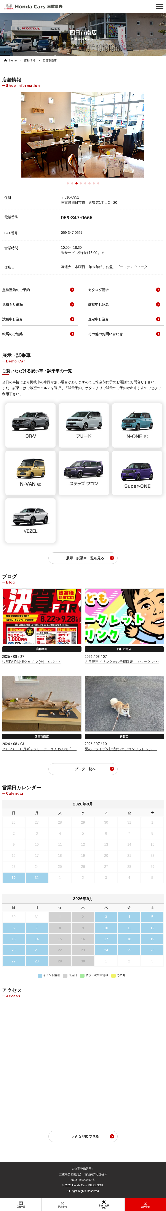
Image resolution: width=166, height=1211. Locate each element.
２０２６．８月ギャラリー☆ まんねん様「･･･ (39, 749)
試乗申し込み (12, 319)
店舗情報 (29, 60)
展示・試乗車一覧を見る (85, 558)
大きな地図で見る (85, 1136)
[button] (68, 183)
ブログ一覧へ (85, 769)
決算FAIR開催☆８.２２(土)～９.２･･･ (31, 662)
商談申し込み (98, 304)
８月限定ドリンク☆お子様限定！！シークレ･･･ (122, 662)
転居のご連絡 (12, 334)
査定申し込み (98, 319)
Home (13, 60)
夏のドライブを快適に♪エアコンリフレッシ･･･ (121, 749)
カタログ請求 (98, 290)
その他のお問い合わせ (105, 334)
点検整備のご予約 (16, 290)
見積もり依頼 (12, 304)
